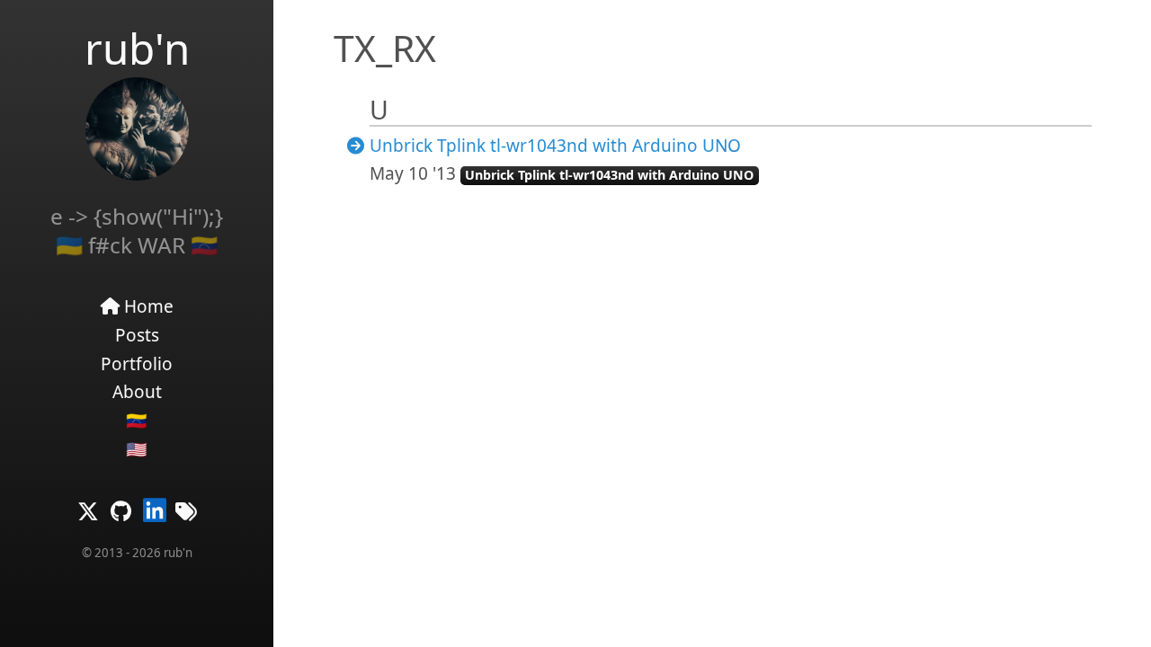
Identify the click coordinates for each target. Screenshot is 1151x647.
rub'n (137, 48)
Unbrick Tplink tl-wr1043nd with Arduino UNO (555, 145)
